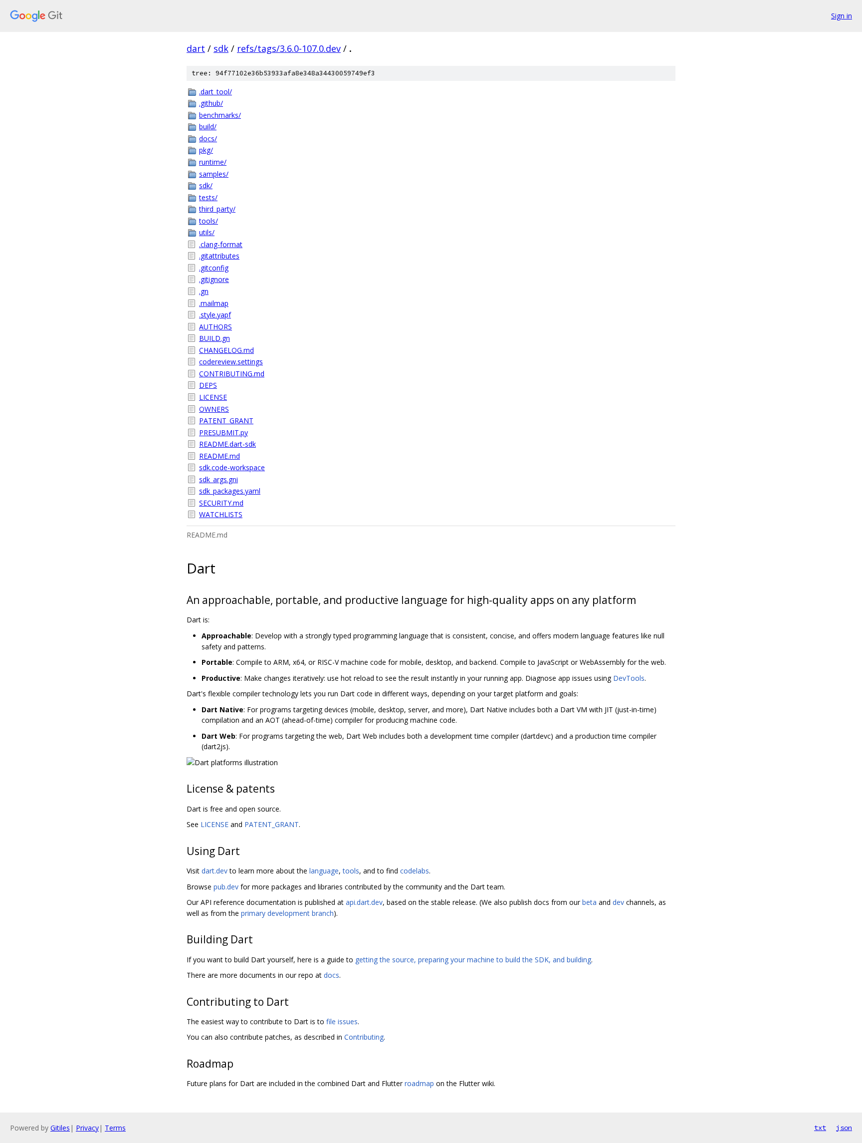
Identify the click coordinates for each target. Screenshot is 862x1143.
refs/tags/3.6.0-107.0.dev (289, 48)
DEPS (208, 385)
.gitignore (214, 279)
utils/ (207, 232)
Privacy (87, 1128)
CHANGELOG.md (226, 350)
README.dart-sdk (227, 444)
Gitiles (60, 1128)
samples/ (213, 174)
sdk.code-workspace (232, 467)
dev (618, 902)
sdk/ (206, 185)
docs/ (208, 138)
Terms (115, 1128)
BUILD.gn (214, 338)
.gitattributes (219, 256)
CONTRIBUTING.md (231, 373)
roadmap (419, 1083)
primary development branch (287, 913)
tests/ (208, 197)
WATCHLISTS (220, 514)
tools (351, 870)
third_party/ (217, 209)
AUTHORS (215, 326)
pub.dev (226, 886)
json (844, 1127)
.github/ (211, 103)
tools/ (208, 221)
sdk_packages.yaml (229, 491)
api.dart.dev (364, 902)
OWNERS (214, 409)
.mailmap (213, 303)
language (324, 870)
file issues (342, 1021)
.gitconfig (213, 268)
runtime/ (212, 162)
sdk (221, 48)
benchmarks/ (220, 115)
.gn (204, 291)
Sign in (841, 15)
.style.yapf (215, 314)
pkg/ (206, 150)
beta (589, 902)
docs (331, 975)
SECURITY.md (221, 503)
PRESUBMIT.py (223, 432)
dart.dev (214, 870)
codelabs (414, 870)
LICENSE (213, 397)
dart (196, 48)
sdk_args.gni (218, 479)
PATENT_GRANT (226, 420)
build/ (207, 126)
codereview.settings (231, 361)
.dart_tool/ (215, 91)
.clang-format (220, 244)
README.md (219, 456)
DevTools (629, 678)
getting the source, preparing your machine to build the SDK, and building (473, 959)
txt (820, 1127)
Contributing (364, 1037)
